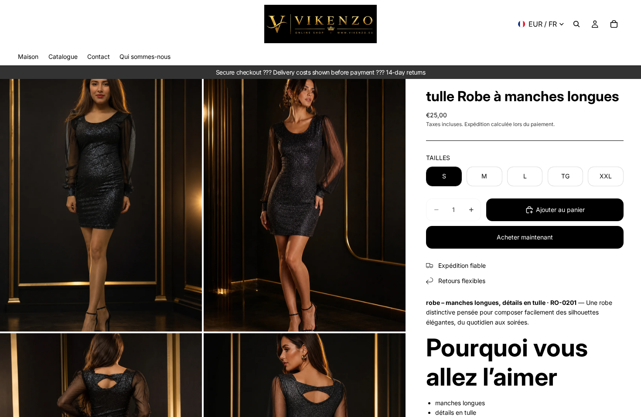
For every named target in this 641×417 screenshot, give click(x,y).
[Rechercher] (576, 24)
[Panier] (614, 24)
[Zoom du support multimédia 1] (101, 205)
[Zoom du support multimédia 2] (305, 205)
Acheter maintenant (525, 237)
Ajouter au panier (560, 209)
